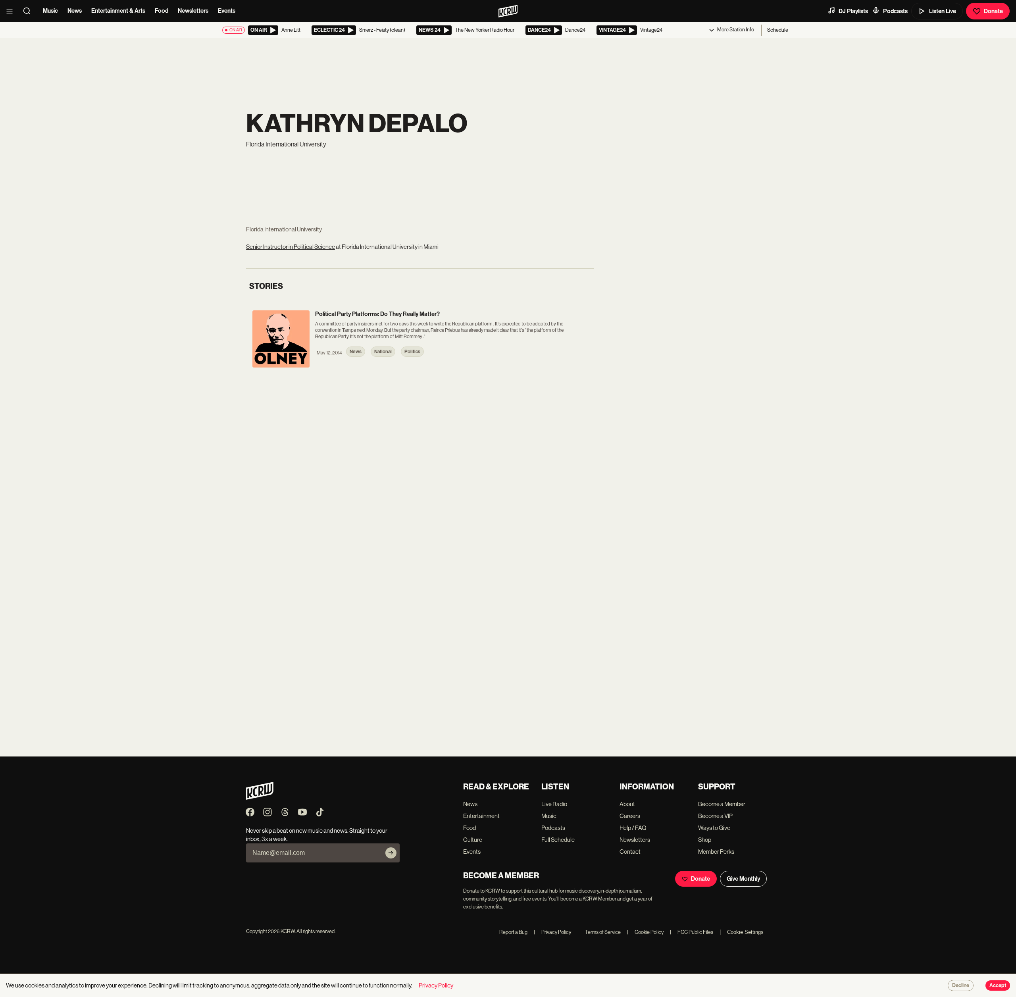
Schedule (777, 30)
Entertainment (481, 815)
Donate (993, 11)
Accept (997, 985)
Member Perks (716, 851)
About (627, 804)
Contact (630, 851)
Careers (630, 815)
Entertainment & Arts (118, 10)
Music (50, 10)
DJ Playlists (853, 11)
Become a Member (721, 804)
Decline (960, 985)
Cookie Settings (745, 932)
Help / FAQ (633, 827)
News (74, 10)
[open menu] (12, 11)
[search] (29, 11)
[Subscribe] (390, 852)
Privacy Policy (552, 932)
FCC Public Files (691, 932)
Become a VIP (715, 815)
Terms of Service (599, 932)
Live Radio (554, 804)
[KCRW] (259, 797)
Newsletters (193, 10)
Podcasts (895, 11)
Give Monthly (743, 878)
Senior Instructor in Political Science (290, 246)
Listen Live (942, 11)
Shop (704, 839)
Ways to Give (714, 827)
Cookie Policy (645, 932)
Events (226, 10)
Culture (472, 839)
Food (161, 10)
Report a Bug (513, 932)
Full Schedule (558, 839)
